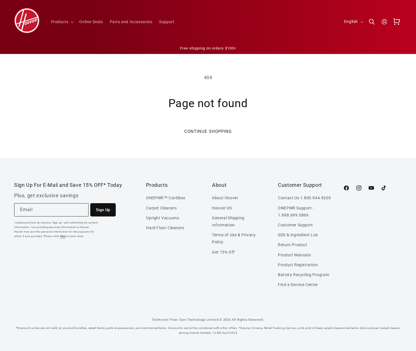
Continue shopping (208, 131)
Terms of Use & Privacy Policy (234, 238)
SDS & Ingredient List (298, 235)
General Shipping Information (228, 221)
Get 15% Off (223, 252)
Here (63, 236)
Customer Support (295, 225)
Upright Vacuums (162, 218)
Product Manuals (294, 255)
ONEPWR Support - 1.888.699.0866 (296, 211)
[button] (62, 22)
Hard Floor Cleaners (165, 228)
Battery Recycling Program (303, 274)
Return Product (292, 244)
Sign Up (103, 210)
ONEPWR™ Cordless (165, 198)
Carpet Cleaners (161, 208)
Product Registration (298, 265)
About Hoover (225, 198)
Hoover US (222, 208)
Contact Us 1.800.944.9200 (304, 198)
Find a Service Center (298, 284)
